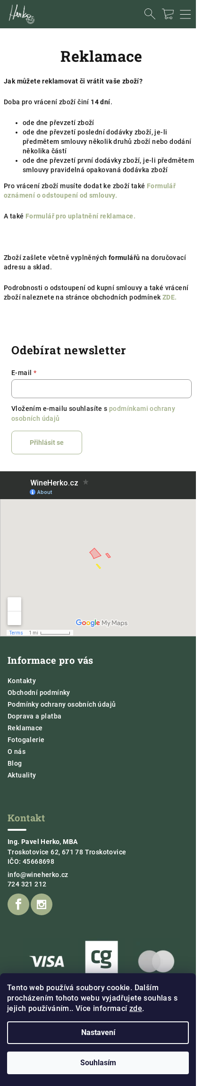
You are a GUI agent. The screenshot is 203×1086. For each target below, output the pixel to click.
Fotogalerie (26, 739)
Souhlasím (98, 1062)
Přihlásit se (47, 442)
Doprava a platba (34, 716)
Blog (15, 763)
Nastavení (98, 1032)
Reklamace (25, 728)
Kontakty (22, 681)
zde (135, 1008)
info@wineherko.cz (38, 874)
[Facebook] (18, 904)
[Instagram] (41, 904)
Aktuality (22, 775)
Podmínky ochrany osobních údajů (62, 704)
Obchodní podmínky (39, 692)
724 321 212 (27, 884)
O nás (16, 751)
